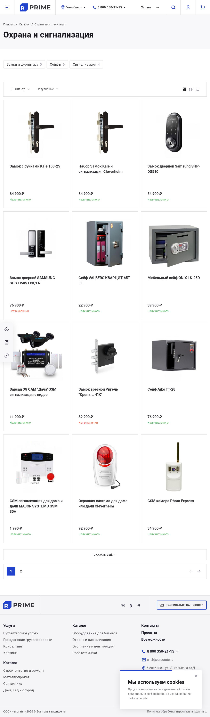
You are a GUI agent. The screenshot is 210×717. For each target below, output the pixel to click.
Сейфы (57, 64)
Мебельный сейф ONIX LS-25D (173, 278)
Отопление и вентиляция (93, 646)
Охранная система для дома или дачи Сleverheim (103, 503)
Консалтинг (13, 646)
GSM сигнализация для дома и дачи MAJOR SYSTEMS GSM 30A (36, 506)
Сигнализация (86, 64)
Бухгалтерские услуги (21, 633)
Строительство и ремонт (23, 670)
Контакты (150, 625)
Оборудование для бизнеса (94, 633)
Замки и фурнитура (24, 64)
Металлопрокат (16, 677)
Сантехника (12, 684)
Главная (8, 24)
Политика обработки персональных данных (177, 711)
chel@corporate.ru (160, 660)
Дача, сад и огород (18, 690)
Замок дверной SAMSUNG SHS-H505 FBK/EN (32, 280)
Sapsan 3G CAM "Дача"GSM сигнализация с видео (33, 392)
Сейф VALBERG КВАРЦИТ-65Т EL (104, 280)
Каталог (24, 24)
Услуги (146, 7)
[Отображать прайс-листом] (197, 89)
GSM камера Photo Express (170, 501)
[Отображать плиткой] (184, 89)
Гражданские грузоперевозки (27, 640)
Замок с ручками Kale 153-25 (35, 166)
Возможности (153, 639)
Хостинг (10, 653)
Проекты (149, 632)
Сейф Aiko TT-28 (161, 389)
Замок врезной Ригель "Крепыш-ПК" (98, 392)
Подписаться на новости (184, 605)
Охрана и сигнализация (91, 640)
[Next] (199, 571)
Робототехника (84, 653)
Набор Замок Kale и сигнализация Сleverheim (101, 169)
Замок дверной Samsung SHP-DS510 (173, 169)
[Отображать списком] (190, 89)
